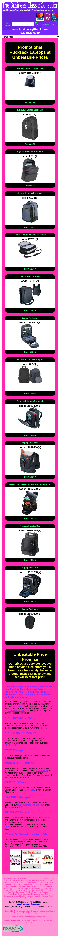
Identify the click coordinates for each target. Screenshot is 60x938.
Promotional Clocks (23, 892)
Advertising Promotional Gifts (42, 878)
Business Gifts (30, 880)
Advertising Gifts (24, 878)
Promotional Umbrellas (28, 898)
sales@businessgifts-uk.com (28, 904)
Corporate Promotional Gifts (31, 882)
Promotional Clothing (40, 892)
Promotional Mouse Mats (13, 896)
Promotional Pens (45, 896)
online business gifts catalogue (30, 805)
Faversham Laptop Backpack (30, 359)
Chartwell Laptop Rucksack (30, 193)
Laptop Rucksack (30, 318)
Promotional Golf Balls (39, 894)
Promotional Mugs (31, 896)
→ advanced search (47, 24)
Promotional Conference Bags (19, 894)
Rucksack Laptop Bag (30, 526)
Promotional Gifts (9, 878)
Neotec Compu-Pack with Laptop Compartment (30, 484)
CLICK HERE (10, 745)
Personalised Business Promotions (29, 884)
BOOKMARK (22, 839)
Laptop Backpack (30, 609)
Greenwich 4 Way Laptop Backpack (30, 235)
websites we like (10, 920)
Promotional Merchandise (20, 888)
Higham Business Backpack (30, 151)
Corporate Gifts (14, 882)
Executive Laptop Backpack (30, 110)
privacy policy (39, 917)
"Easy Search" (17, 706)
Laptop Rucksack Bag (30, 276)
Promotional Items (18, 890)
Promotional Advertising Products (22, 886)
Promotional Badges (33, 890)
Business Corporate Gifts (14, 880)
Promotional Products (39, 888)
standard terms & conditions (22, 917)
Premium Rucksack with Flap (30, 68)
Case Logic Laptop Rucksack (30, 401)
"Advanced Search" (16, 711)
